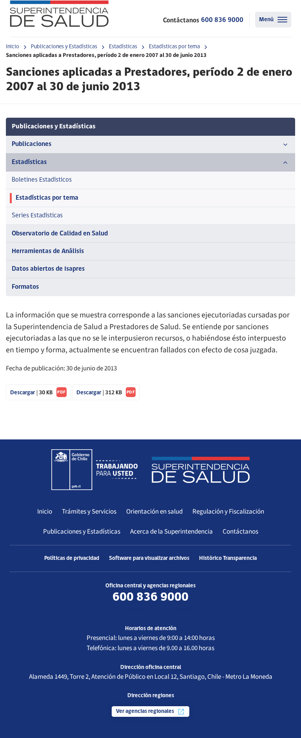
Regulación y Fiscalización (228, 511)
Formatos (25, 287)
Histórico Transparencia (228, 558)
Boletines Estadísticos (42, 180)
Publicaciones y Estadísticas (64, 47)
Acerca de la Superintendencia (171, 531)
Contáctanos (240, 531)
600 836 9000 (222, 20)
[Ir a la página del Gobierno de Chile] (94, 469)
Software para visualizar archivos (149, 558)
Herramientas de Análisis (48, 251)
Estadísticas (123, 47)
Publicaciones (31, 144)
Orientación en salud (154, 511)
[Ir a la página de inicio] (59, 13)
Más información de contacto (150, 610)
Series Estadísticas (37, 215)
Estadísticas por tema (174, 47)
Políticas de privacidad (71, 558)
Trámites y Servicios (89, 511)
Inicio (12, 47)
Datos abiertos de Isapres (48, 269)
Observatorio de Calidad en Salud (60, 233)
